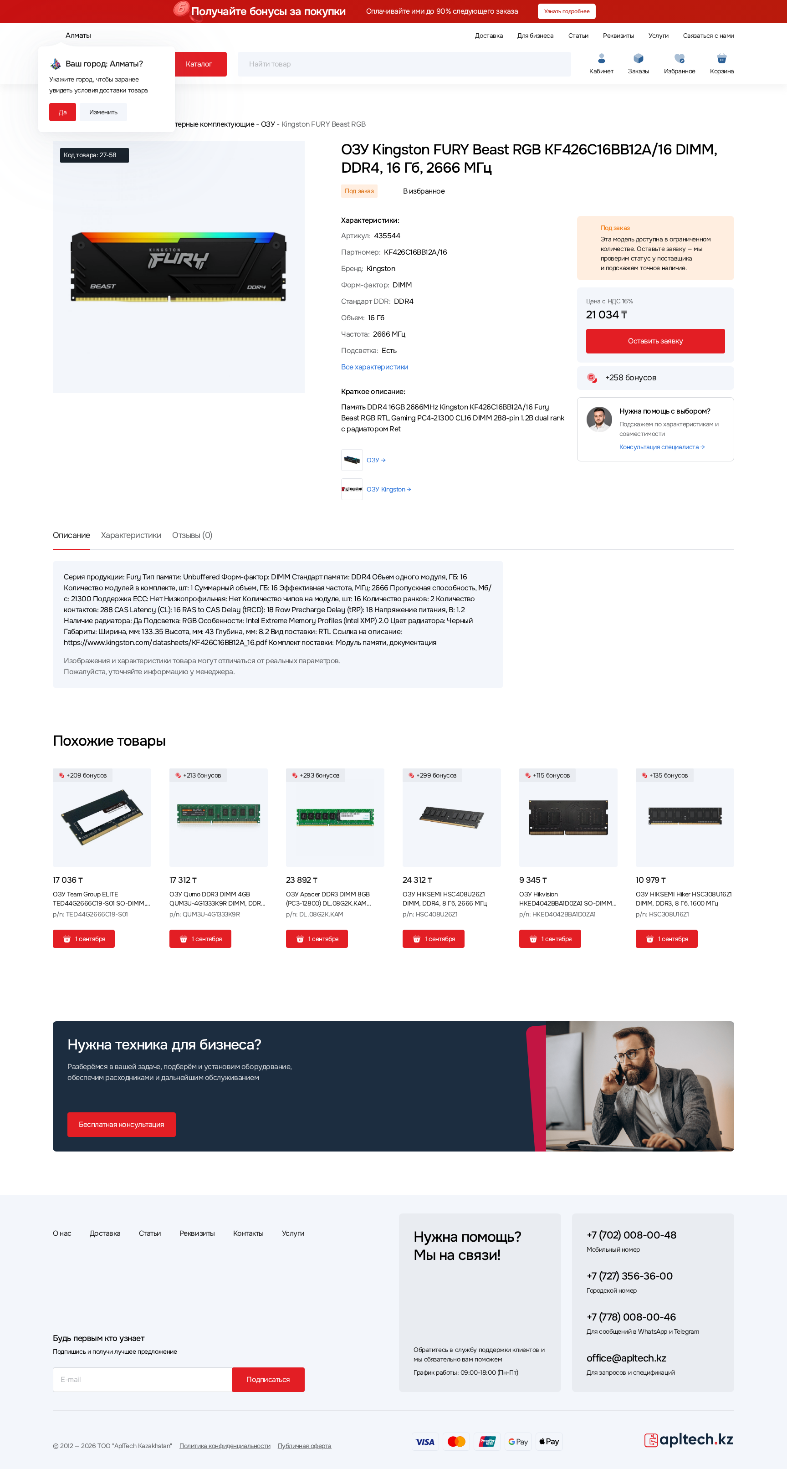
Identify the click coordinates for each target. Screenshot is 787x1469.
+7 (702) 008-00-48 (631, 1235)
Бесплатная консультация (121, 1124)
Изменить (103, 112)
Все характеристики (374, 367)
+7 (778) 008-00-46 (631, 1317)
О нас (62, 1233)
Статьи (578, 35)
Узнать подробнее (566, 11)
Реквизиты (618, 35)
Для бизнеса (535, 35)
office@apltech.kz (626, 1358)
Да (62, 112)
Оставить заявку (655, 341)
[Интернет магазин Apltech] (688, 1440)
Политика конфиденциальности (225, 1446)
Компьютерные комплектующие (201, 124)
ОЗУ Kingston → (389, 489)
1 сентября (90, 939)
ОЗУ (268, 124)
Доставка (489, 35)
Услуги (658, 35)
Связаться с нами (708, 35)
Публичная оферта (305, 1446)
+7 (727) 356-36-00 (630, 1276)
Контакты (248, 1233)
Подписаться (268, 1379)
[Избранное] (141, 779)
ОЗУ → (376, 460)
